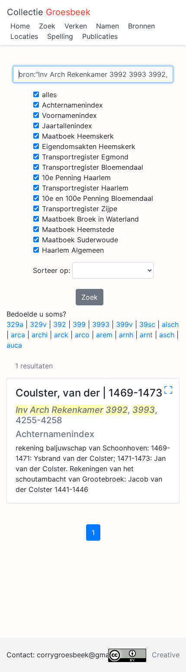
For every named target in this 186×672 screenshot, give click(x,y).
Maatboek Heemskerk (78, 136)
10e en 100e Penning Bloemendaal (97, 198)
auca (14, 345)
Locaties (24, 36)
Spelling (60, 36)
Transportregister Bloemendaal (92, 167)
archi (40, 334)
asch (166, 334)
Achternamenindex (72, 105)
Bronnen (141, 26)
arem (104, 334)
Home (20, 26)
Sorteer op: (52, 270)
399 (79, 324)
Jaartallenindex (67, 125)
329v (38, 324)
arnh (126, 334)
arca (18, 334)
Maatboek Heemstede (78, 229)
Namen (107, 26)
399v (124, 324)
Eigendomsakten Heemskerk (88, 146)
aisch (170, 324)
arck (61, 334)
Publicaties (100, 36)
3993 (100, 324)
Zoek (47, 26)
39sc (147, 324)
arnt (146, 334)
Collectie (48, 12)
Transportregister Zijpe (79, 208)
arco (82, 334)
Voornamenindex (69, 115)
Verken (75, 26)
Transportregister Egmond (85, 156)
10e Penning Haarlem (76, 177)
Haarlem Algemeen (73, 250)
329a (14, 324)
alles (49, 94)
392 (59, 324)
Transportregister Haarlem (85, 188)
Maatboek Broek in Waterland (90, 219)
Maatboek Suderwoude (80, 239)
